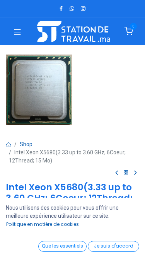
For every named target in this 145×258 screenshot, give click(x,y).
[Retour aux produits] (126, 173)
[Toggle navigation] (17, 31)
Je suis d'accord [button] (113, 246)
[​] (61, 8)
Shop (26, 144)
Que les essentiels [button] (62, 246)
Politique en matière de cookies (42, 224)
